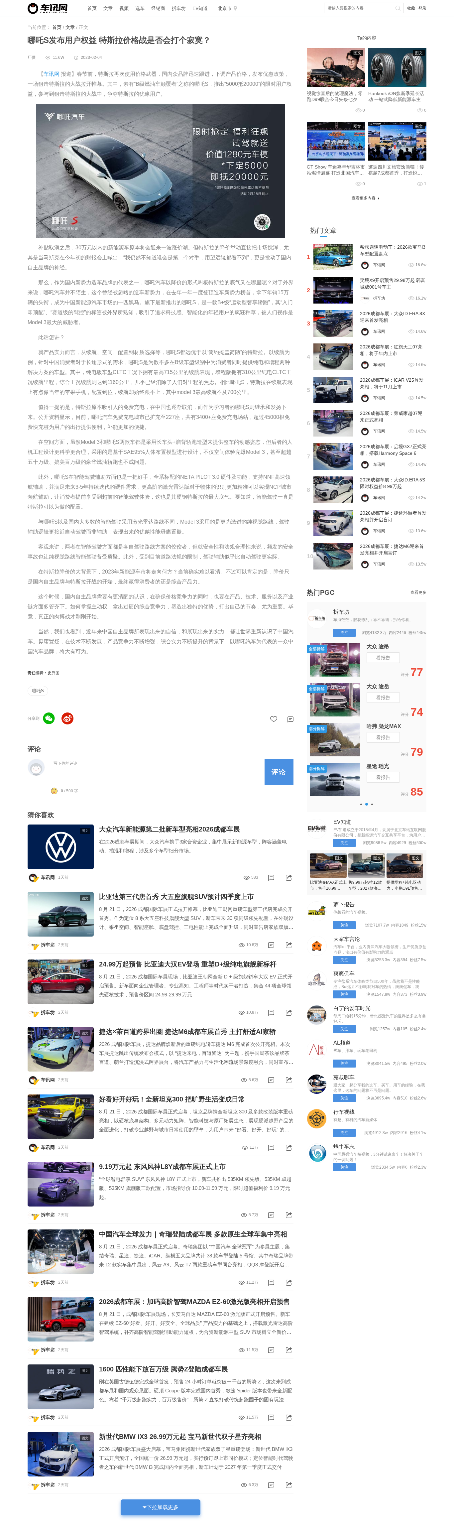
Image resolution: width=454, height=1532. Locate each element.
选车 (140, 8)
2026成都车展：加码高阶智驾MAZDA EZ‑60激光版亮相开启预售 (194, 1301)
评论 (279, 772)
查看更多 (418, 592)
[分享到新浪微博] (67, 718)
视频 (124, 8)
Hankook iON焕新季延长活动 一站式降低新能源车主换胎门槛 (396, 99)
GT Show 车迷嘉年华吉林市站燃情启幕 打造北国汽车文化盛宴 (336, 173)
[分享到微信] (49, 718)
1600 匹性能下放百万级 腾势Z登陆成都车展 (163, 1369)
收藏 (411, 8)
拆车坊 (179, 8)
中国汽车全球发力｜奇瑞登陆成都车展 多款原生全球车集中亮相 (193, 1234)
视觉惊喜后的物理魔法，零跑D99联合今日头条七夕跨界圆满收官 (335, 99)
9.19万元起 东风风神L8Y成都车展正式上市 (162, 1166)
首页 (92, 8)
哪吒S (38, 690)
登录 (422, 8)
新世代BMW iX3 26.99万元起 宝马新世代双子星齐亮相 (180, 1436)
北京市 (225, 8)
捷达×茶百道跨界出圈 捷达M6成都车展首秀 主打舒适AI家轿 (187, 1031)
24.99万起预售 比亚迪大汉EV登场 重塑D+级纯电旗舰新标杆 (188, 964)
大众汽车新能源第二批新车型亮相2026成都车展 (169, 829)
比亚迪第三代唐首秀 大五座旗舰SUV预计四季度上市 (176, 896)
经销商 (158, 8)
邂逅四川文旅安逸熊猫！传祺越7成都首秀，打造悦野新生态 (396, 173)
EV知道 (200, 8)
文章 (108, 8)
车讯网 (51, 74)
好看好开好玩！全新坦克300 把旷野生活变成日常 (172, 1099)
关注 (344, 632)
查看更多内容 (364, 198)
